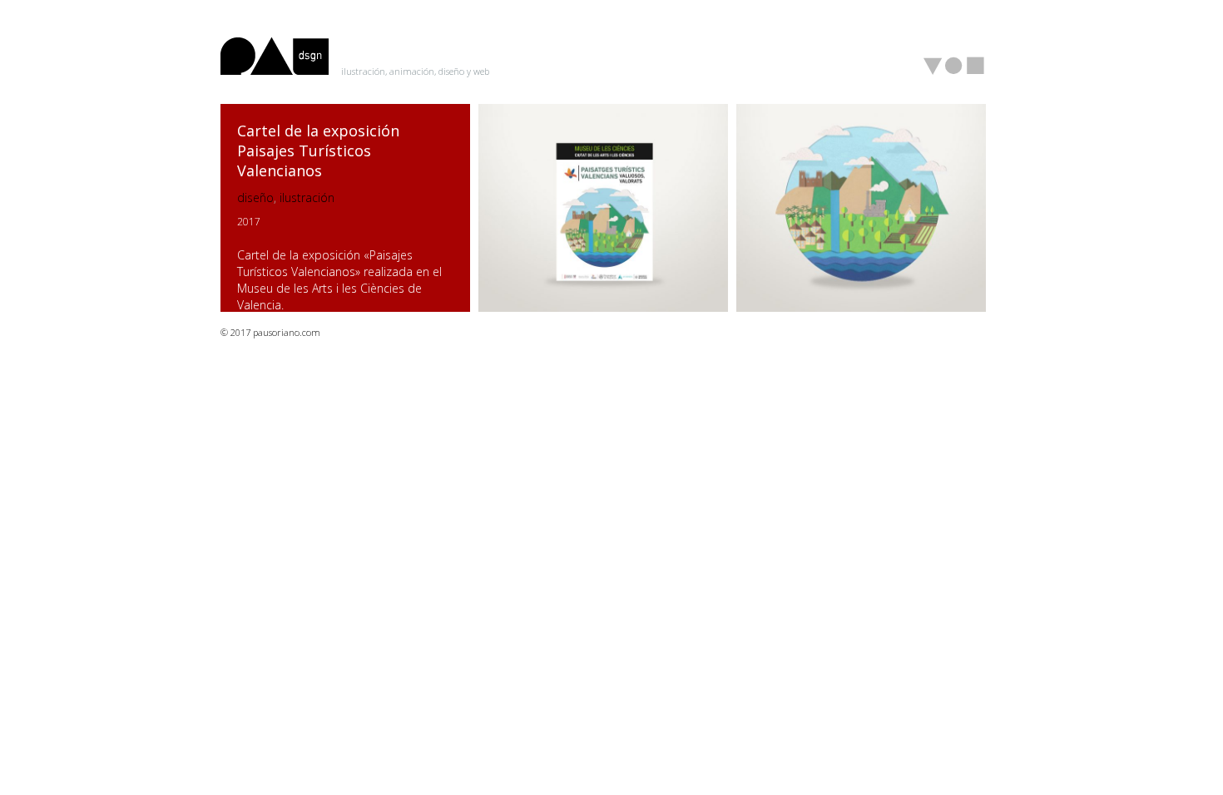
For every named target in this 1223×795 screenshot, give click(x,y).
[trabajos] (933, 66)
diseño (255, 197)
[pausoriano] (953, 66)
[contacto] (975, 66)
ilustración (307, 197)
